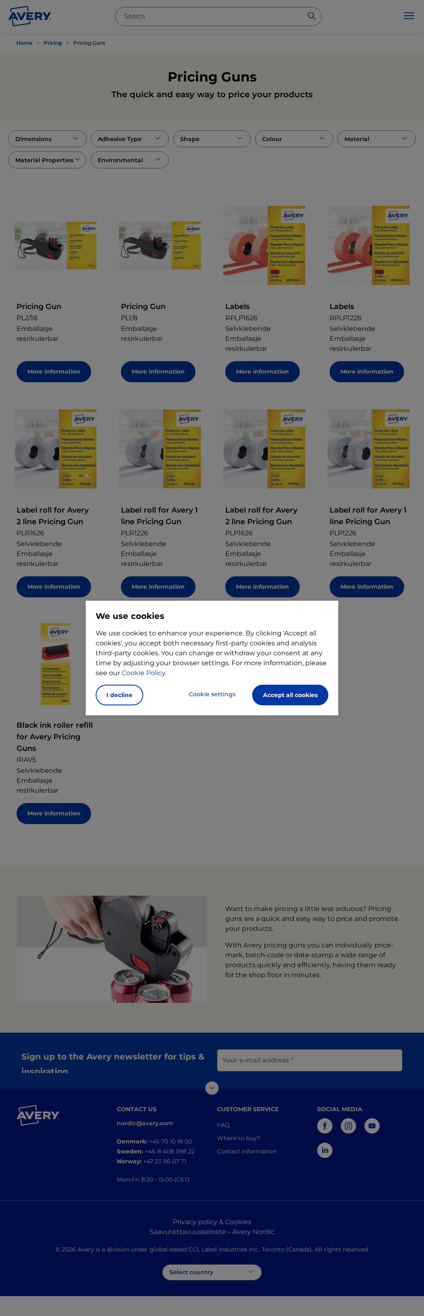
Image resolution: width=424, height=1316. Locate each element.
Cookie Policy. (144, 673)
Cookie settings (212, 694)
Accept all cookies (290, 695)
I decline (119, 695)
